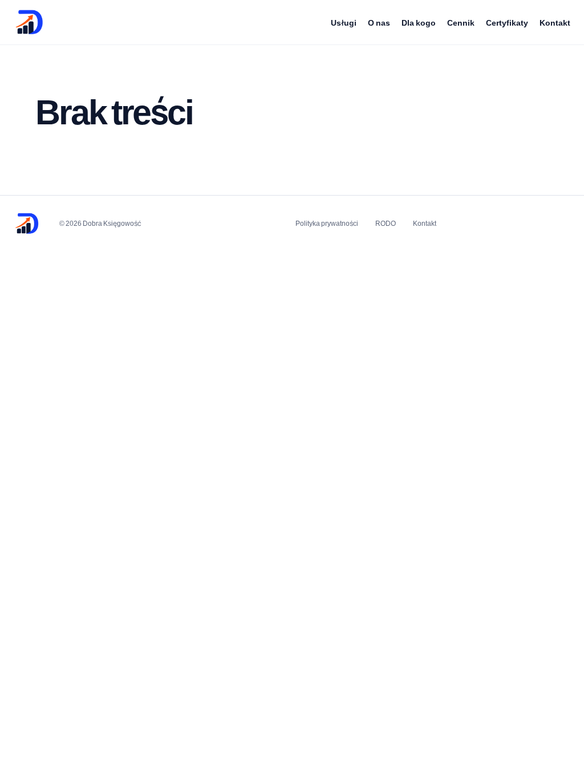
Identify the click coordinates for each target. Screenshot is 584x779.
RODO (385, 223)
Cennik (460, 22)
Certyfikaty (507, 22)
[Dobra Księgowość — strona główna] (29, 22)
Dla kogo (419, 22)
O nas (379, 22)
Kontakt (555, 22)
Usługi (343, 22)
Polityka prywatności (326, 223)
